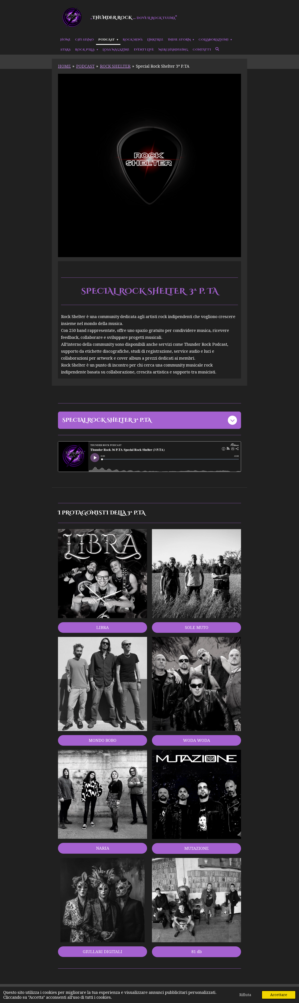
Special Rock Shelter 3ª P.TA (162, 66)
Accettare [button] (278, 995)
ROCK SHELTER (115, 66)
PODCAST (85, 66)
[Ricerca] (217, 49)
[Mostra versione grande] (102, 900)
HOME (64, 66)
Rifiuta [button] (245, 995)
